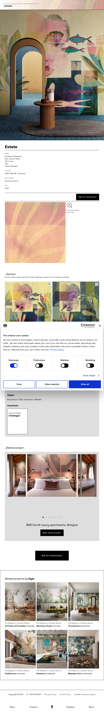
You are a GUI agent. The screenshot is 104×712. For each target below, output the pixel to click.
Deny (19, 384)
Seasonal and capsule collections (14, 3)
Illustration (12, 399)
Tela (6, 164)
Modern (38, 399)
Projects (34, 707)
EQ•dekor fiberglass (13, 156)
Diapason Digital (89, 694)
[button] (43, 517)
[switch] (39, 365)
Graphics (70, 707)
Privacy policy (57, 350)
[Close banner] (100, 326)
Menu (12, 707)
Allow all (85, 384)
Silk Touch (9, 161)
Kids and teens (26, 399)
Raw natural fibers (12, 159)
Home (4, 3)
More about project (52, 532)
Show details (89, 375)
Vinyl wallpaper (11, 166)
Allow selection (52, 384)
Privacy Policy (50, 694)
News (91, 707)
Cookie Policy (65, 694)
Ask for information (88, 197)
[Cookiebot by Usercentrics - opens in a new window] (83, 326)
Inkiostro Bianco (11, 181)
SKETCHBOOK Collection (29, 3)
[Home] (52, 707)
